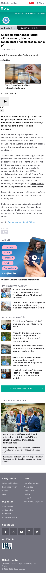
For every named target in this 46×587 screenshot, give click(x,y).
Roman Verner (14, 222)
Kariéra (27, 494)
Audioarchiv (30, 13)
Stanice (5, 490)
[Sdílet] (2, 110)
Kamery (41, 13)
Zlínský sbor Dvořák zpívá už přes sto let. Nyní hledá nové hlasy (27, 324)
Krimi (6, 252)
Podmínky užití (30, 564)
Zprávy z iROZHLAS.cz (14, 401)
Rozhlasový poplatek (33, 501)
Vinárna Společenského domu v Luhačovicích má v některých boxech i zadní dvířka (29, 348)
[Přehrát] (4, 101)
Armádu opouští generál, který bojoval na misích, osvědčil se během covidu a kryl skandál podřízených (19, 438)
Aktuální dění (8, 28)
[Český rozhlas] (9, 3)
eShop (5, 494)
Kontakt (27, 498)
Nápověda (28, 487)
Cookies (5, 564)
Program (19, 13)
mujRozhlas (6, 240)
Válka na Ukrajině (10, 483)
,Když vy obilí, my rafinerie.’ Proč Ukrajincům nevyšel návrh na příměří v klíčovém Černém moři (21, 450)
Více (35, 28)
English (5, 566)
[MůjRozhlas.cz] (5, 60)
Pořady (7, 263)
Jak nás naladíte (31, 483)
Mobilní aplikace (9, 517)
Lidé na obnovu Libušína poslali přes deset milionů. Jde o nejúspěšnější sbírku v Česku (29, 305)
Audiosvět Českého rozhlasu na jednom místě (20, 280)
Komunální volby (9, 487)
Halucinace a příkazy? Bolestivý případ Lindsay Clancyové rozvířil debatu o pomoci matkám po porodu (22, 459)
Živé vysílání (9, 268)
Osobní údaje (16, 564)
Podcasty (6, 514)
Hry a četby (8, 247)
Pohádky (7, 258)
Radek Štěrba (29, 222)
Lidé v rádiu (29, 490)
